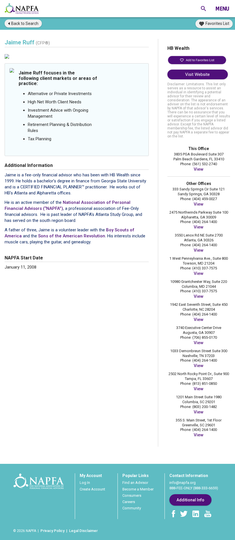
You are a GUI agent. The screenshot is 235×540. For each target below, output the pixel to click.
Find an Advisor (135, 482)
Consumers (131, 495)
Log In (85, 482)
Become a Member (138, 489)
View (198, 169)
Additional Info (190, 500)
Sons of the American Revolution (71, 236)
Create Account (92, 489)
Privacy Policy (52, 531)
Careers (128, 502)
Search (24, 23)
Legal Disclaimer (83, 531)
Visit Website (197, 74)
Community (131, 508)
